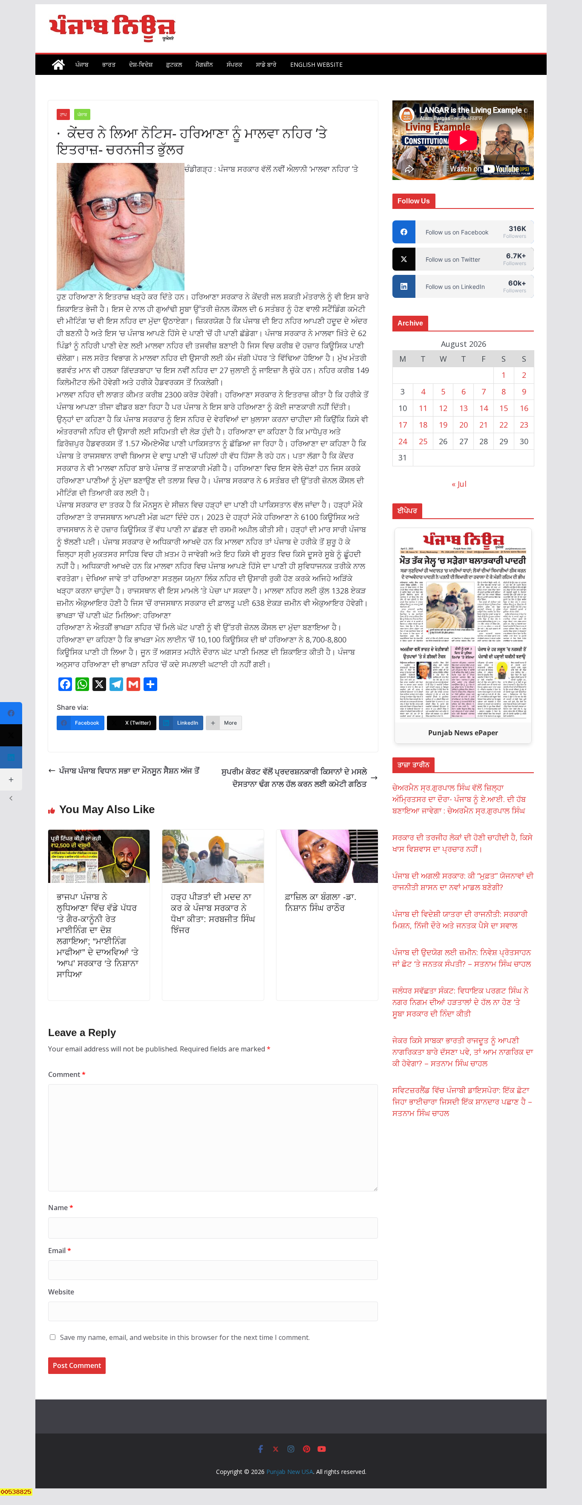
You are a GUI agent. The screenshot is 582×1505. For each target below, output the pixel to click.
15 (503, 408)
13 (463, 408)
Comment (67, 1074)
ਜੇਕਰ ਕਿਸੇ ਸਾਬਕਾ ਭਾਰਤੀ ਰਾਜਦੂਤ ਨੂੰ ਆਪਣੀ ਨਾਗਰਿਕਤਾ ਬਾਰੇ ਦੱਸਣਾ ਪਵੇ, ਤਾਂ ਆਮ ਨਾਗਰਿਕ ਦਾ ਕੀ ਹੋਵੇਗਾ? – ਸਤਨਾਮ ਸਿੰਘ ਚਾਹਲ (462, 1051)
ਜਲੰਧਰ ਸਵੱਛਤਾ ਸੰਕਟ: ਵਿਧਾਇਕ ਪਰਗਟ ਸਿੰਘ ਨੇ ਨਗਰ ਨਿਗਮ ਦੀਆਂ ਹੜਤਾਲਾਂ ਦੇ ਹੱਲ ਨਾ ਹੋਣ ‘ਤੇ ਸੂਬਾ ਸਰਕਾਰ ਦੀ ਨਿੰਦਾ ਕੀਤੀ (460, 1002)
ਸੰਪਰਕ (234, 64)
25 (423, 441)
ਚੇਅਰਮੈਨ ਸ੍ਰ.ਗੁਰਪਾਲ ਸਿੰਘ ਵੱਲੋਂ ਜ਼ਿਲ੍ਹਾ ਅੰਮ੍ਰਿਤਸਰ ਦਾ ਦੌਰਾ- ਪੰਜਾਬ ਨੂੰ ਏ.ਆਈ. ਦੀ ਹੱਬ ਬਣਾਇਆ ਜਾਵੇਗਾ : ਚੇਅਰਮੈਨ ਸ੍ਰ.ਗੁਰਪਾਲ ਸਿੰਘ (459, 799)
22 (503, 425)
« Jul (459, 484)
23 (524, 425)
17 (402, 425)
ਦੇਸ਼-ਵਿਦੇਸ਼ (141, 64)
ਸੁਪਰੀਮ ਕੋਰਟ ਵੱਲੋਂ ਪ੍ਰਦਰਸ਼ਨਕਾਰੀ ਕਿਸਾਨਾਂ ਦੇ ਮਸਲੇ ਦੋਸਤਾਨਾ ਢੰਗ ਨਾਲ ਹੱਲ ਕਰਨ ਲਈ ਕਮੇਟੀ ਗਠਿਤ (294, 777)
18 (423, 425)
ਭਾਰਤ (108, 64)
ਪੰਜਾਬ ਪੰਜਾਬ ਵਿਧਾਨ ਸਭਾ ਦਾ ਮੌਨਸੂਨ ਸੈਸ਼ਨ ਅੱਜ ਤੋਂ (129, 770)
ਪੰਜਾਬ (82, 64)
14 (483, 408)
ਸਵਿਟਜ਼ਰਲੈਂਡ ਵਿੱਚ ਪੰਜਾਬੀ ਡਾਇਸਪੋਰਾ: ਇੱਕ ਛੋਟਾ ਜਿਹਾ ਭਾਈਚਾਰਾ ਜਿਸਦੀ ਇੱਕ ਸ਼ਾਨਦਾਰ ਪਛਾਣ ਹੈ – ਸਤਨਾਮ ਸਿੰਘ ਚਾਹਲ (462, 1101)
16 (524, 408)
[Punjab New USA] (58, 64)
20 (463, 425)
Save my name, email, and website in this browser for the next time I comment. (185, 1337)
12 (443, 408)
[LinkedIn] (11, 757)
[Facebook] (11, 713)
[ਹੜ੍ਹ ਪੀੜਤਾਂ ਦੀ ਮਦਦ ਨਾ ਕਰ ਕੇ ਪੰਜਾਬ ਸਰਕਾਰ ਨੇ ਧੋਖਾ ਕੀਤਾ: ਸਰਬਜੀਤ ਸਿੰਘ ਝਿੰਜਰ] (213, 836)
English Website (316, 64)
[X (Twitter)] (11, 735)
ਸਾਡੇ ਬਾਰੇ (266, 64)
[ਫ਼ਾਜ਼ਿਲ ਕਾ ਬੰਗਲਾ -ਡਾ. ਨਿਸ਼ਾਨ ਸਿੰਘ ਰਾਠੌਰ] (327, 836)
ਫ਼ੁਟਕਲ (174, 64)
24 (402, 441)
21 (483, 425)
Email (59, 1250)
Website (61, 1292)
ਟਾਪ (63, 114)
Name (60, 1207)
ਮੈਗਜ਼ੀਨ (204, 64)
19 (443, 425)
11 (423, 408)
